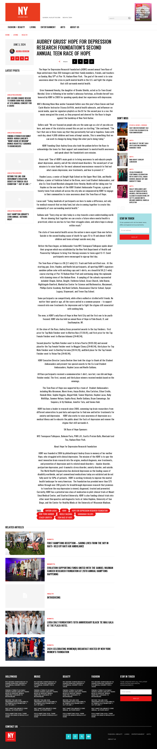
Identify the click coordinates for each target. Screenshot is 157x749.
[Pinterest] (86, 61)
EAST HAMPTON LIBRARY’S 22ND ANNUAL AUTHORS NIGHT (18, 217)
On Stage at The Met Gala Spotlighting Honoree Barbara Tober (138, 145)
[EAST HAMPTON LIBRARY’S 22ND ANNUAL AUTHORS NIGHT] (19, 199)
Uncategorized (14, 95)
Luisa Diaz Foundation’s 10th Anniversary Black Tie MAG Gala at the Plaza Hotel (80, 623)
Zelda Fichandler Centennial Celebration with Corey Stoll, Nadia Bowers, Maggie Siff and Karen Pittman (138, 176)
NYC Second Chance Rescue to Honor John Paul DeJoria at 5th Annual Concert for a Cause (19, 102)
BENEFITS (51, 564)
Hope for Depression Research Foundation (90, 510)
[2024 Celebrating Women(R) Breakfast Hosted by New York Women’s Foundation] (25, 649)
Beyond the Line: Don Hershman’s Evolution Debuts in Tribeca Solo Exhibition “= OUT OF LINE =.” (19, 180)
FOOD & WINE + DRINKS (138, 125)
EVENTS (139, 5)
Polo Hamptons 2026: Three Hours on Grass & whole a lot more (17, 715)
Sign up (134, 237)
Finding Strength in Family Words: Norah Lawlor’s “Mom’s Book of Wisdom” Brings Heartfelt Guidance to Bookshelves (19, 141)
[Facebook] (13, 58)
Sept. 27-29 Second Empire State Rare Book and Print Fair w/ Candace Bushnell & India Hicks (143, 13)
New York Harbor (46, 514)
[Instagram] (17, 58)
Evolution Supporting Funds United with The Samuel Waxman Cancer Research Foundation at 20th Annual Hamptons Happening (80, 571)
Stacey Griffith (45, 517)
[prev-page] (118, 208)
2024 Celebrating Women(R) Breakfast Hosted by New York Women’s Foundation (79, 650)
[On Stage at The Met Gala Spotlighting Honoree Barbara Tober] (122, 144)
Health (24, 34)
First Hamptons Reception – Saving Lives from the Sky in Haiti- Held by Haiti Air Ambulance (77, 544)
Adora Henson (22, 51)
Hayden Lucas (51, 510)
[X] (22, 58)
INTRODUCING (53, 597)
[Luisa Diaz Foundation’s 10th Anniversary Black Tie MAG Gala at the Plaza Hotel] (25, 622)
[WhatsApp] (91, 61)
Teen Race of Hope (65, 517)
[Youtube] (27, 58)
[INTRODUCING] (25, 596)
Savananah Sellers (85, 514)
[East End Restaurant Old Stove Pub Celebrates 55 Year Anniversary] (122, 129)
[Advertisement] (134, 76)
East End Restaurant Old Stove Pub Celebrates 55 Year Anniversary (138, 130)
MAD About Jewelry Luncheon (136, 160)
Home (7, 34)
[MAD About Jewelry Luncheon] (122, 159)
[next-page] (122, 208)
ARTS (131, 140)
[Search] (129, 18)
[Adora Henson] (13, 51)
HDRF (64, 510)
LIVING (15, 34)
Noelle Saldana (66, 514)
